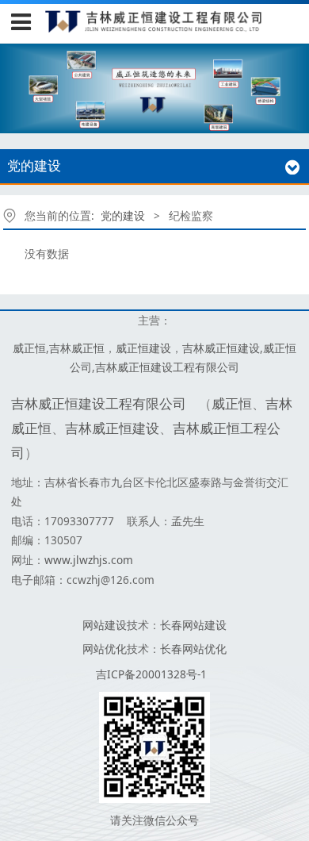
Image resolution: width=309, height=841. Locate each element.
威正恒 (29, 347)
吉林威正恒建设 (221, 347)
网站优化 (104, 648)
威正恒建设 (143, 347)
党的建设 (123, 215)
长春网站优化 (193, 648)
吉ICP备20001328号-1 (151, 674)
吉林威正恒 (77, 347)
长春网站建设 (193, 624)
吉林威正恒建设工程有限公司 (167, 366)
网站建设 (104, 624)
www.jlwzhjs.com (88, 559)
